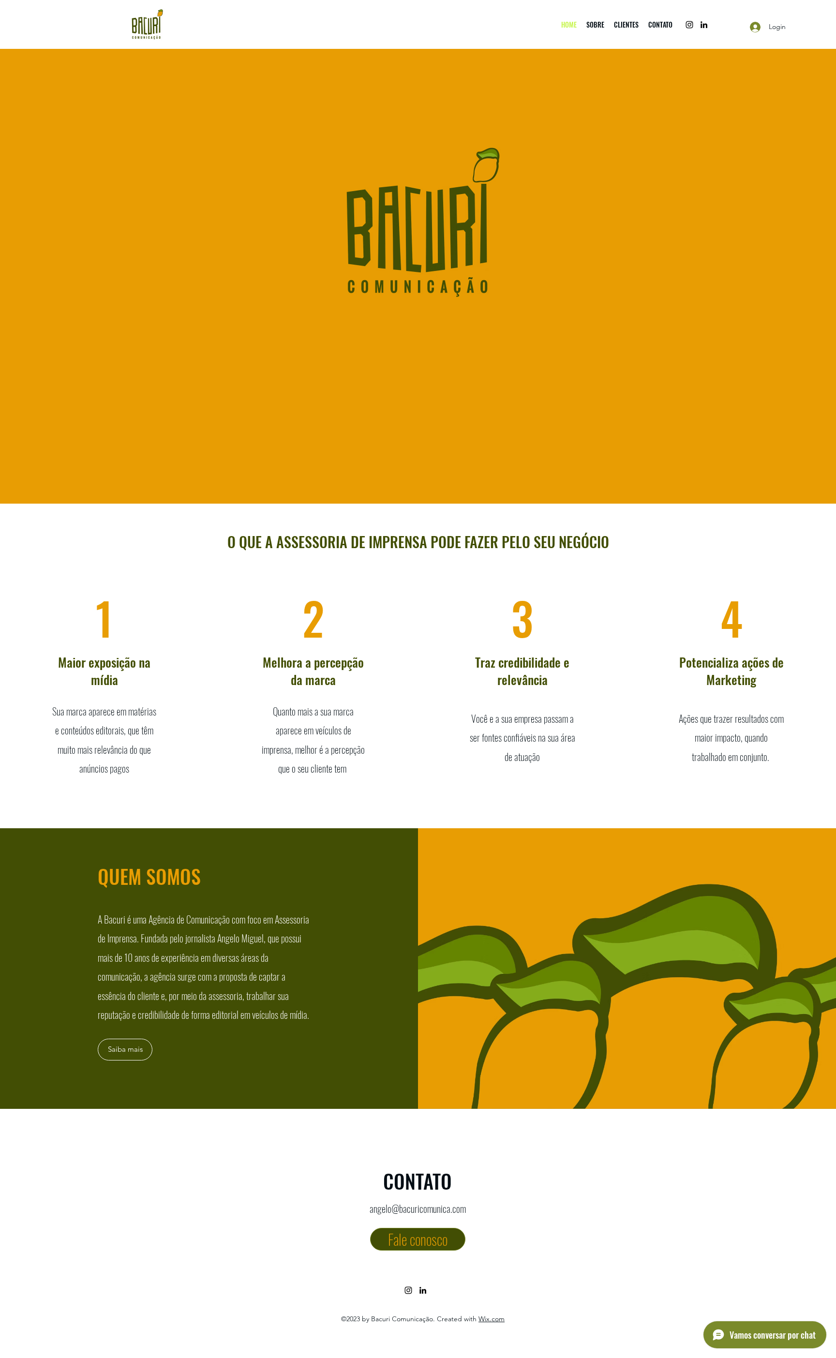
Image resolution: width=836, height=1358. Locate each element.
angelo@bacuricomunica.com (418, 1208)
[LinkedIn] (704, 25)
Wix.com (491, 1318)
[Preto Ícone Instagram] (689, 25)
